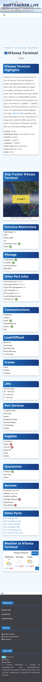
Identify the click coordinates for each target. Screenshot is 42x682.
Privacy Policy (6, 662)
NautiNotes (7, 639)
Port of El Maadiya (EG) (12, 530)
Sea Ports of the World (11, 637)
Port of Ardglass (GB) (12, 527)
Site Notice (5, 660)
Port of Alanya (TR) (11, 518)
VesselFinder (6, 614)
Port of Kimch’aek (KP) (12, 524)
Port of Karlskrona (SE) (12, 521)
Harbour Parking (9, 634)
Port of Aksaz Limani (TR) (13, 533)
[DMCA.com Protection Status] (8, 657)
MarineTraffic (18, 113)
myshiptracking (7, 618)
